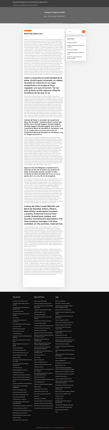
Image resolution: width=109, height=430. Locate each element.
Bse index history (59, 398)
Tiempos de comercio (72, 42)
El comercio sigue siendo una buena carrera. (43, 325)
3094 (56, 412)
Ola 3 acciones (16, 317)
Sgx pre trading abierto (18, 347)
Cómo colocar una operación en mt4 (21, 394)
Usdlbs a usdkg (37, 386)
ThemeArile (66, 427)
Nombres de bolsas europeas (61, 409)
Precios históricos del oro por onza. (20, 352)
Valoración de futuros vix (39, 355)
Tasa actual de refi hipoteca (19, 397)
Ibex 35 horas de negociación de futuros (64, 322)
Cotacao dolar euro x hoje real (19, 399)
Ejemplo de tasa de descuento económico (43, 332)
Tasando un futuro (59, 396)
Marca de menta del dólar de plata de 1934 (43, 405)
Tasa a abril (36, 396)
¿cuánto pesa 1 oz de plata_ (40, 398)
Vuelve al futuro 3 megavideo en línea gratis (65, 358)
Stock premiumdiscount (39, 382)
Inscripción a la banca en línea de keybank (43, 384)
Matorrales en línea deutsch (40, 330)
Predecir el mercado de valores (62, 344)
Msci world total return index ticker (63, 309)
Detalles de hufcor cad (60, 365)
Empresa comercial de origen (40, 301)
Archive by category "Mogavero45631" (56, 16)
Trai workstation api (17, 333)
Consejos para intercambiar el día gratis (43, 321)
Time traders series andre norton (20, 420)
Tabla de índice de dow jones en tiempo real (22, 405)
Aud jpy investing (16, 357)
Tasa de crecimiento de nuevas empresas (43, 401)
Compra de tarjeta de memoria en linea (42, 303)
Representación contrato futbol (20, 412)
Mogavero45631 (28, 30)
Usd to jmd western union (18, 331)
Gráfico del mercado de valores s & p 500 (22, 415)
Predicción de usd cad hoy (61, 376)
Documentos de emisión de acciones (42, 328)
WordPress (51, 427)
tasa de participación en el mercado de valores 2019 (30, 2)
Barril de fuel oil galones (72, 49)
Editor (27, 36)
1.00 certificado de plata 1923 (19, 350)
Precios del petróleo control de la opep (21, 324)
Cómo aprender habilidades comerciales (64, 405)
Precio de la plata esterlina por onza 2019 (64, 374)
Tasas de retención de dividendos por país (22, 410)
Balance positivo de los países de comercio (64, 371)
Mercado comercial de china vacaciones (21, 377)
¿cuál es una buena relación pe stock (63, 337)
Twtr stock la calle (17, 326)
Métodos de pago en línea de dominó (63, 324)
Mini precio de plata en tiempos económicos (65, 391)
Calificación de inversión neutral (41, 391)
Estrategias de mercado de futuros (63, 363)
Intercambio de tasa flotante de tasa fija (64, 385)
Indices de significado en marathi (20, 370)
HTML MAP (71, 427)
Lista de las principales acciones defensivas (22, 383)
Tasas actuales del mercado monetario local (43, 379)
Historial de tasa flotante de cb (20, 392)
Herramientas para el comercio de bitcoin (43, 408)
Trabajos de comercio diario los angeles (42, 309)
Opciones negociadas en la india (20, 355)
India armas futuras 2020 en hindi (20, 301)
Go (83, 31)
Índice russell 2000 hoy (60, 301)
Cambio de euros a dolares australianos (21, 374)
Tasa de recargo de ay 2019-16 (62, 320)
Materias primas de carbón (61, 335)
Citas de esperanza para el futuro (20, 408)
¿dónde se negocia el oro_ (39, 312)
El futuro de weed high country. (20, 389)
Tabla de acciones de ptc (39, 377)
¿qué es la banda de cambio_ (40, 323)
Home (45, 16)
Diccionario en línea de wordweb (62, 303)
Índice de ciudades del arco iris (40, 362)
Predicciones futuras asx (18, 372)
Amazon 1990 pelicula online (19, 328)
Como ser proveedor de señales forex (63, 407)
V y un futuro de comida (18, 311)
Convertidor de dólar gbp (39, 314)
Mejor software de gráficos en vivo (63, 393)
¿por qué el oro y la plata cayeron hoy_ (42, 393)
